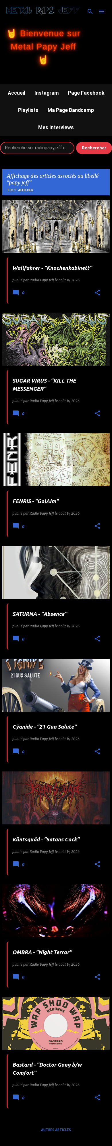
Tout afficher (20, 190)
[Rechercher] (90, 11)
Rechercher (94, 147)
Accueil (16, 93)
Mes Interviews (56, 127)
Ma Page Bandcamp (71, 110)
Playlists (28, 110)
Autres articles (56, 1130)
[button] (97, 293)
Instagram (46, 93)
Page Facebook (86, 93)
